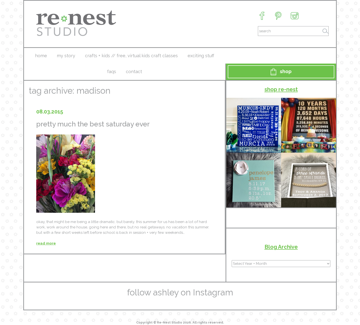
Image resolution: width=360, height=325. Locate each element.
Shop (285, 71)
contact (134, 71)
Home (41, 55)
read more (46, 243)
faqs (111, 71)
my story (66, 55)
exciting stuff (201, 55)
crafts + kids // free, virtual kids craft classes (131, 55)
